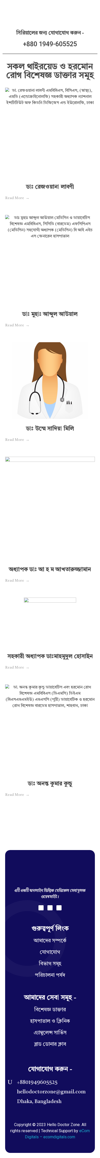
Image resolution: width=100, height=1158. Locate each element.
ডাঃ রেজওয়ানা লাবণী (50, 187)
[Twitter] (50, 907)
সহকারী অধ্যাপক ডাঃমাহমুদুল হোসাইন (50, 656)
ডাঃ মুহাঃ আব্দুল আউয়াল (50, 314)
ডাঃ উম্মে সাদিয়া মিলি (50, 429)
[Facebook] (41, 907)
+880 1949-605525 (50, 44)
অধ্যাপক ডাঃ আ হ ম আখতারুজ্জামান (50, 569)
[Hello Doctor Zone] (18, 10)
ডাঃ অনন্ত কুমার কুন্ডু (50, 784)
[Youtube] (59, 907)
